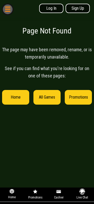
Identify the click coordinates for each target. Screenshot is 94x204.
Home (16, 97)
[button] (7, 9)
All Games (47, 97)
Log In (51, 8)
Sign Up (78, 8)
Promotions (78, 97)
